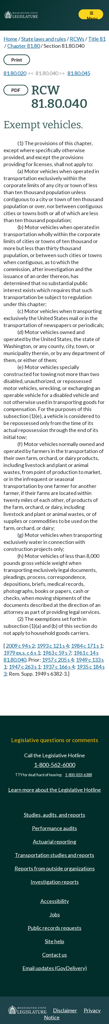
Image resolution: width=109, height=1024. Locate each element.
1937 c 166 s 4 (58, 666)
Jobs (54, 914)
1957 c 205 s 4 (58, 659)
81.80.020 (14, 73)
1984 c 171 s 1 (87, 645)
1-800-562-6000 (54, 764)
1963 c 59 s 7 (56, 652)
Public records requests (54, 928)
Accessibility (54, 901)
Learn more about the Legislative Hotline (54, 789)
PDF (15, 90)
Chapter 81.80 (23, 46)
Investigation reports (55, 882)
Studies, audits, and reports (54, 815)
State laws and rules (43, 39)
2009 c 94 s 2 (20, 645)
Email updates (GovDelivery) (54, 968)
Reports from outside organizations (55, 868)
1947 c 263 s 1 (24, 666)
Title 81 (97, 39)
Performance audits (54, 828)
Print (16, 59)
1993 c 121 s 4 (53, 645)
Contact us (54, 954)
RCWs (77, 39)
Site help (54, 941)
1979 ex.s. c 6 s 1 (21, 652)
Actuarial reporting (54, 841)
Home (10, 39)
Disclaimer (65, 1010)
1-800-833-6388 (78, 775)
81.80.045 (78, 73)
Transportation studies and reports (54, 855)
